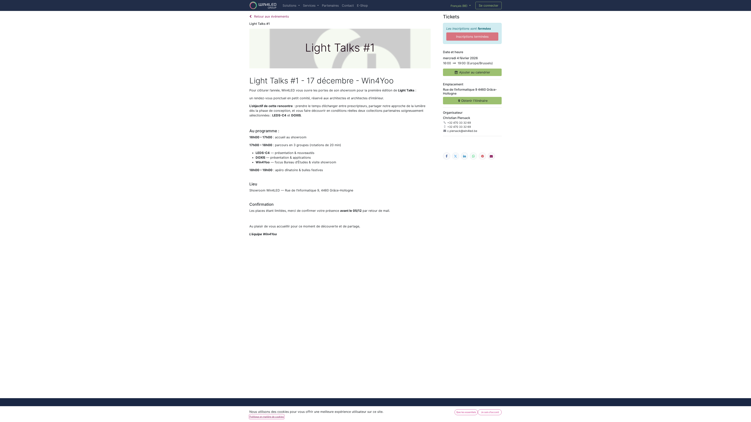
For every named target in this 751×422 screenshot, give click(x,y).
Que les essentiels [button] (466, 412)
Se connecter (488, 5)
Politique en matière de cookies (267, 416)
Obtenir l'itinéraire (474, 101)
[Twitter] (455, 156)
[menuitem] (291, 5)
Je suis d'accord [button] (490, 412)
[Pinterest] (482, 156)
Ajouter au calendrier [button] (474, 72)
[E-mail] (491, 156)
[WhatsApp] (473, 156)
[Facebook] (446, 156)
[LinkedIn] (464, 156)
